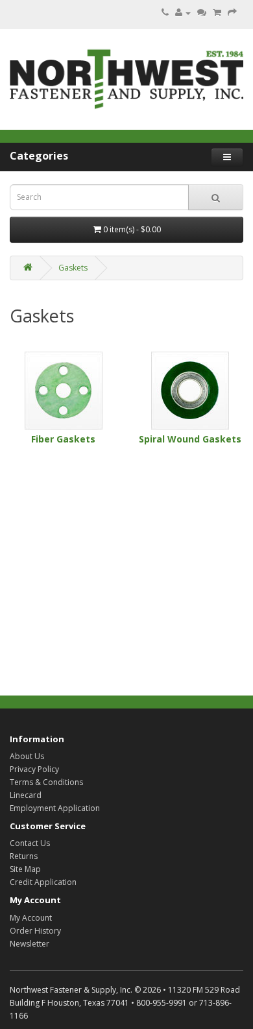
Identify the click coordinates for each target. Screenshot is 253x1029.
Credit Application (43, 882)
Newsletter (29, 943)
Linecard (26, 795)
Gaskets (73, 267)
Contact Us (30, 843)
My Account (31, 917)
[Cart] (217, 12)
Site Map (25, 869)
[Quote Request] (201, 12)
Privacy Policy (34, 769)
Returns (24, 856)
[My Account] (183, 12)
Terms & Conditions (46, 782)
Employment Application (55, 808)
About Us (27, 756)
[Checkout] (232, 12)
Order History (35, 930)
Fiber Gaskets (63, 439)
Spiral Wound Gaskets (190, 439)
